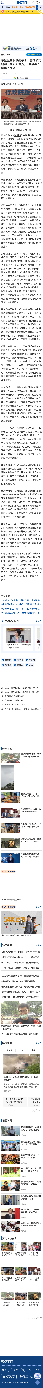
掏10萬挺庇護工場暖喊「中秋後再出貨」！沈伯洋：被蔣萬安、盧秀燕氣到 (7, 1279)
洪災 (34, 1050)
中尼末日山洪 (17, 7)
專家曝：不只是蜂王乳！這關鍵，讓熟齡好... (22, 709)
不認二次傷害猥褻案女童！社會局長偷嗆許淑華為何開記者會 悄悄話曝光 (34, 1279)
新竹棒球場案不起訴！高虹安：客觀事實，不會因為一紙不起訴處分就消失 (20, 1303)
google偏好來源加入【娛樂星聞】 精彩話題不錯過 (23, 691)
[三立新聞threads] (36, 1370)
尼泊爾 (9, 1050)
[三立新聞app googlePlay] (26, 1376)
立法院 (6, 153)
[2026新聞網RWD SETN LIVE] (2, 2)
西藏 (21, 1050)
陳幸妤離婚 (30, 7)
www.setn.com (23, 1382)
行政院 (9, 138)
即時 (8, 7)
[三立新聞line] (23, 1370)
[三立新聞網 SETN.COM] (2, 7)
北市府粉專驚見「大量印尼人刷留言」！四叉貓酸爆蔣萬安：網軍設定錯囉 (20, 1254)
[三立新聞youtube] (3, 1370)
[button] (33, 2)
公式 (16, 257)
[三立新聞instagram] (16, 1370)
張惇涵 (26, 242)
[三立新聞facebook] (10, 1370)
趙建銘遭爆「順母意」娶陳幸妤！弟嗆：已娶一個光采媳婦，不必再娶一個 (7, 1303)
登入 (40, 2)
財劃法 (17, 135)
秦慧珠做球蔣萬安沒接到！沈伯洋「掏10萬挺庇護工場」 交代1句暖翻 (7, 1254)
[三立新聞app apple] (9, 1376)
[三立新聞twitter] (30, 1370)
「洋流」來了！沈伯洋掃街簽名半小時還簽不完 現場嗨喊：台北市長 (34, 1254)
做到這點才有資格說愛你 (14, 696)
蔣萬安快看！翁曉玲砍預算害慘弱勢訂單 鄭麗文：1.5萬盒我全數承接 (34, 1303)
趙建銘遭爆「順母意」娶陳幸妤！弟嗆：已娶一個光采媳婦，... (21, 1027)
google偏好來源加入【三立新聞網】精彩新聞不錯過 (22, 688)
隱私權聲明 (5, 1382)
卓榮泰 (11, 146)
